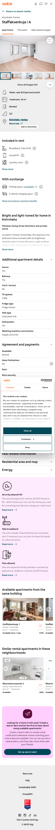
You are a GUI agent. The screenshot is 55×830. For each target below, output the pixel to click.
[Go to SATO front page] (7, 4)
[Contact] (40, 3)
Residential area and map (20, 462)
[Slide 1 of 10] (5, 76)
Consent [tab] (10, 387)
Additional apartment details (22, 259)
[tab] (7, 30)
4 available (29, 186)
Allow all (27, 431)
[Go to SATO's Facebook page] (19, 815)
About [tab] (45, 387)
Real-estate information (19, 454)
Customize (26, 439)
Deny (27, 447)
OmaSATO (28, 794)
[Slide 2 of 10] (16, 76)
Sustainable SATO (27, 787)
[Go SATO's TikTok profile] (30, 815)
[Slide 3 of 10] (27, 76)
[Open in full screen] (50, 40)
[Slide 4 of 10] (38, 76)
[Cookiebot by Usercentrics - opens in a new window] (41, 380)
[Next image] (50, 85)
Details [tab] (27, 387)
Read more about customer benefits (19, 201)
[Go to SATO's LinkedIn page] (35, 815)
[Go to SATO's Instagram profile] (24, 815)
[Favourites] (46, 3)
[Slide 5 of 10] (49, 76)
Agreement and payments (20, 344)
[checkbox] (40, 626)
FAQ (27, 780)
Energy (7, 470)
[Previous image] (5, 609)
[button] (34, 148)
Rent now (27, 773)
